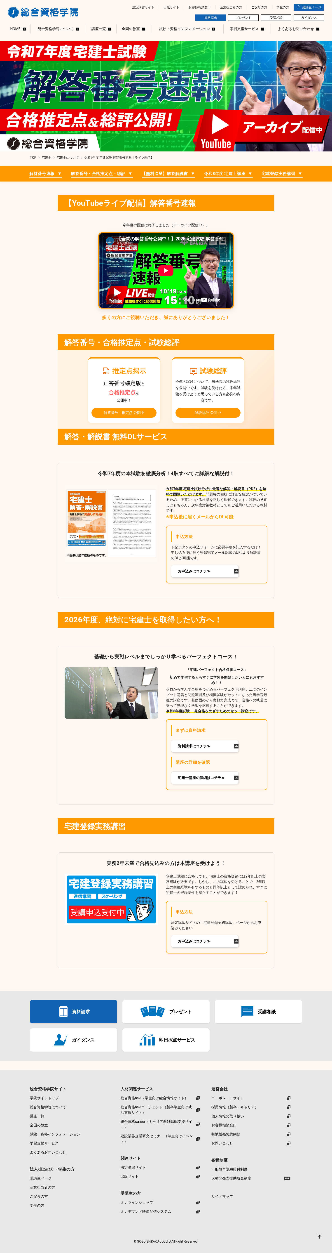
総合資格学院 (45, 12)
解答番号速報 (45, 173)
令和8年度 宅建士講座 (228, 173)
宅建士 (46, 157)
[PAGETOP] (319, 1236)
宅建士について (68, 157)
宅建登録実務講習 (282, 173)
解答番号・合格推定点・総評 (102, 173)
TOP (33, 157)
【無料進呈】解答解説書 (168, 173)
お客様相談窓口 (224, 1125)
